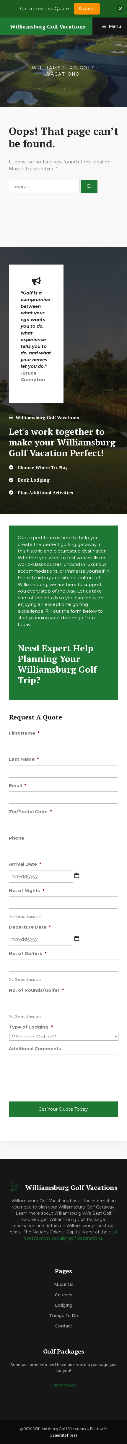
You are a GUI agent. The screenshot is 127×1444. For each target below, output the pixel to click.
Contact (63, 1326)
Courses (63, 1294)
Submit (87, 8)
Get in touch (63, 1385)
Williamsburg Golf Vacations (47, 26)
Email (17, 785)
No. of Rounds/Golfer (36, 990)
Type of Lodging (31, 1027)
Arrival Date (25, 864)
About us (64, 1284)
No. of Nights (27, 890)
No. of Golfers (28, 953)
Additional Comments (35, 1048)
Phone (16, 838)
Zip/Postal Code (30, 811)
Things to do (63, 1315)
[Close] (120, 8)
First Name (24, 733)
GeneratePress (63, 1435)
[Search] (89, 186)
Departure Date (30, 927)
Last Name (24, 759)
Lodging (63, 1305)
